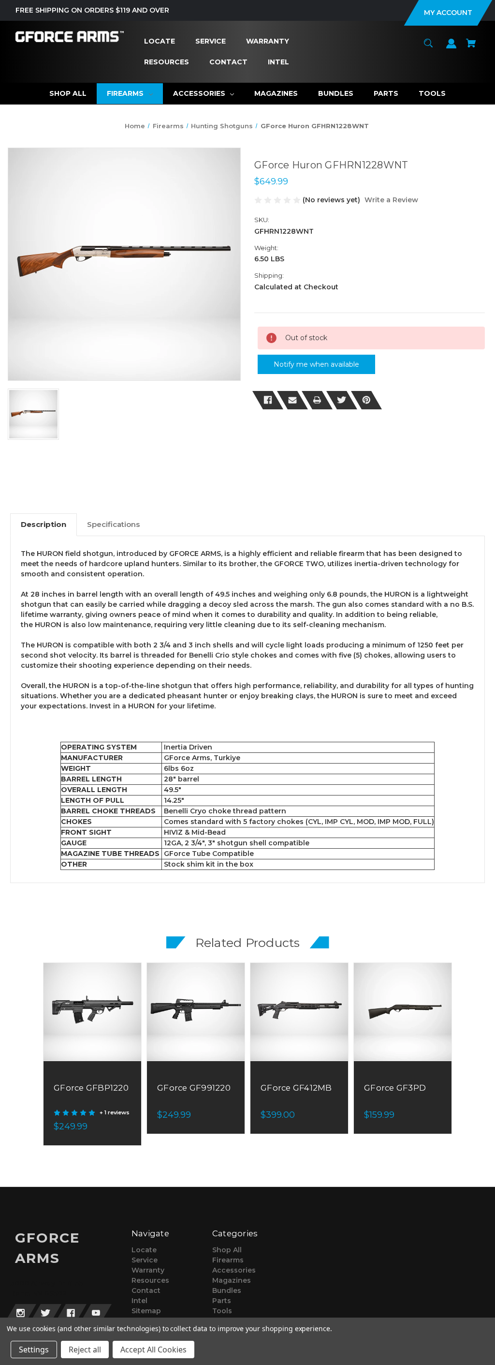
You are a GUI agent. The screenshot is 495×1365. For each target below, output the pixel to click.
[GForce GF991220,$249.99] (196, 1012)
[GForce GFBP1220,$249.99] (92, 1012)
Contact (145, 1290)
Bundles (226, 1290)
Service (144, 1260)
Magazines (231, 1280)
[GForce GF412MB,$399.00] (299, 1012)
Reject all (85, 1349)
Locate (144, 1249)
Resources (150, 1280)
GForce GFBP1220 (91, 1088)
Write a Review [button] (391, 199)
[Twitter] (342, 400)
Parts (221, 1300)
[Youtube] (96, 1313)
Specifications (113, 524)
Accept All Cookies (153, 1349)
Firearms (228, 1260)
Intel (139, 1300)
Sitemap (146, 1310)
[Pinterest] (366, 400)
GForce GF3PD (395, 1088)
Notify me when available (316, 364)
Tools (222, 1310)
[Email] (292, 400)
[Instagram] (20, 1313)
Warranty (147, 1270)
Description (43, 524)
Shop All (227, 1249)
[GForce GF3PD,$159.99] (402, 1012)
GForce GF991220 (194, 1088)
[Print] (317, 400)
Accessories (234, 1270)
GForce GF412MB (296, 1088)
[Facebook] (268, 400)
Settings (34, 1349)
